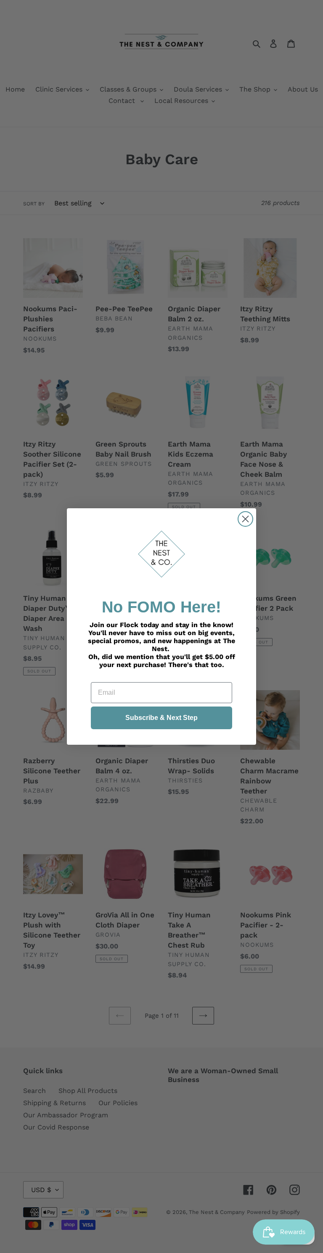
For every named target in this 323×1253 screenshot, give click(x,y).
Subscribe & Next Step (161, 717)
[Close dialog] (245, 519)
